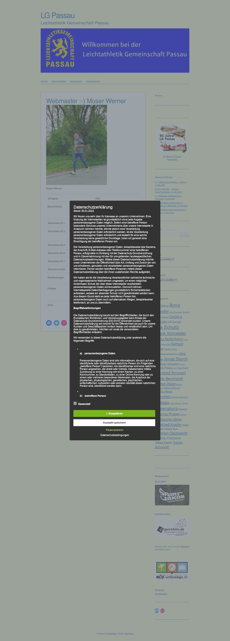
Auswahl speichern (114, 422)
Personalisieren (114, 430)
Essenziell (84, 404)
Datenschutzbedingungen (114, 435)
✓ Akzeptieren (114, 413)
